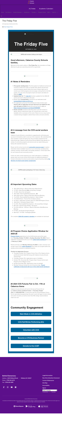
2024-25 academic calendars (26, 216)
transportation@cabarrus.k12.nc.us (23, 101)
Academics (26, 12)
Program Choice (42, 12)
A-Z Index (32, 8)
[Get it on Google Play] (30, 406)
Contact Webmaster (48, 380)
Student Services (17, 12)
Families (34, 12)
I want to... (54, 12)
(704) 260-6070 (10, 380)
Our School (8, 12)
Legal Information (47, 375)
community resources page (36, 147)
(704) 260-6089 (9, 382)
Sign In (44, 388)
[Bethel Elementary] (31, 6)
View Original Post (8, 27)
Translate (53, 391)
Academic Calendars (46, 8)
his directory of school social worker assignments (30, 159)
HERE (20, 94)
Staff (48, 12)
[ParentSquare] (18, 406)
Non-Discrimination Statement (51, 378)
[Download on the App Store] (43, 406)
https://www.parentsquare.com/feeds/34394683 (27, 108)
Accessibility (46, 385)
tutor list (28, 96)
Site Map (44, 383)
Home (2, 12)
